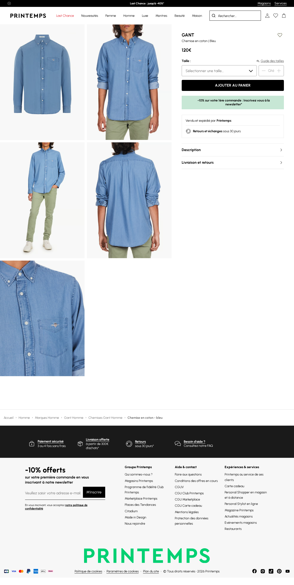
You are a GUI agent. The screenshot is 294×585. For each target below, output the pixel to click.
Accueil (9, 418)
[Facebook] (254, 571)
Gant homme (74, 418)
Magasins (264, 3)
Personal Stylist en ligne (241, 504)
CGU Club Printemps (189, 493)
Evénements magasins (241, 523)
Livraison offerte (97, 440)
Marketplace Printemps (141, 499)
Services (280, 3)
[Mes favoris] (275, 15)
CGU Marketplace (187, 499)
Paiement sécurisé (51, 441)
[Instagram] (263, 571)
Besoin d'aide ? (194, 442)
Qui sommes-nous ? (139, 474)
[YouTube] (287, 571)
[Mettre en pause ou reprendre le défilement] (9, 3)
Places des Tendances (140, 505)
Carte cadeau (234, 486)
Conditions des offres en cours (196, 481)
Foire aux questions (188, 474)
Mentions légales (187, 512)
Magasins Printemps (139, 481)
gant (188, 35)
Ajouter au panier (233, 85)
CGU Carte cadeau (188, 506)
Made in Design (135, 517)
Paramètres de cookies (123, 571)
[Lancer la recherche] (214, 16)
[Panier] (284, 15)
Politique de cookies (88, 571)
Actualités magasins (239, 516)
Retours (140, 442)
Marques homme (47, 418)
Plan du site (151, 571)
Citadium (131, 511)
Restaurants (233, 529)
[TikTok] (271, 571)
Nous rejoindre (135, 524)
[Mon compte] (267, 15)
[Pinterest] (279, 571)
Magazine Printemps (239, 510)
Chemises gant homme (105, 418)
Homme (25, 418)
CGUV (179, 487)
